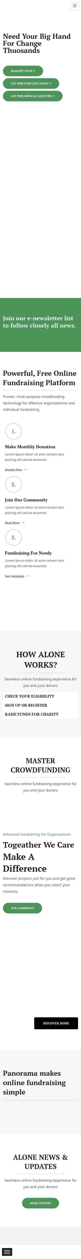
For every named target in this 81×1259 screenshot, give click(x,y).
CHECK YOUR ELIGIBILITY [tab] (29, 696)
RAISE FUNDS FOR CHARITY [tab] (32, 714)
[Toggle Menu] (7, 1252)
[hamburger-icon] (74, 6)
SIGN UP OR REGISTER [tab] (26, 705)
